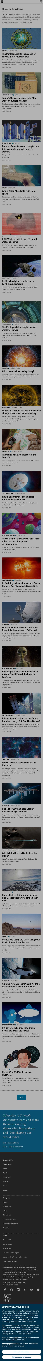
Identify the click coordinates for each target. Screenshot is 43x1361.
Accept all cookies (21, 1352)
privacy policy (14, 1338)
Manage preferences (10, 1344)
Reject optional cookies (21, 1357)
